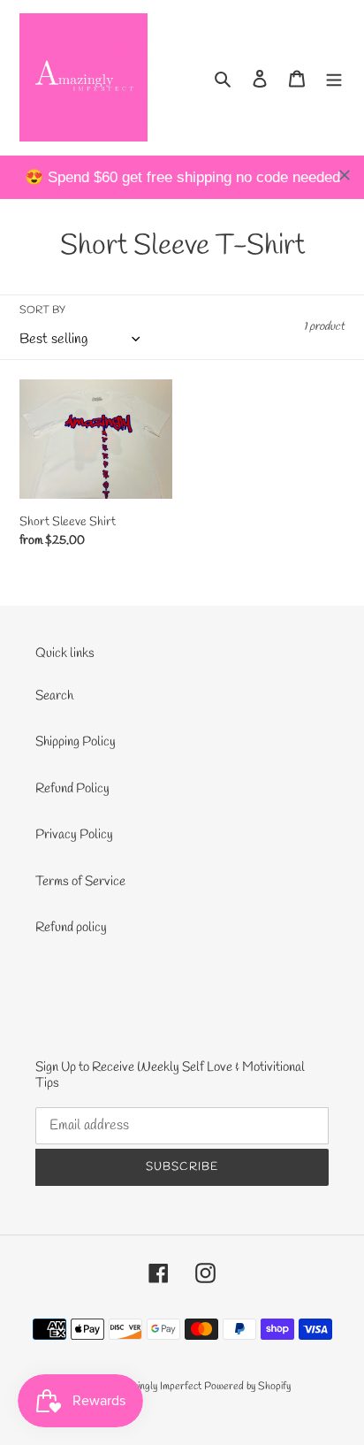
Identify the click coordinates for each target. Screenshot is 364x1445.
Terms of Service (80, 882)
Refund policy (71, 928)
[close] (344, 175)
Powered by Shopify (247, 1387)
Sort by (42, 310)
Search (54, 696)
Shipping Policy (75, 742)
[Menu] (334, 77)
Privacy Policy (74, 835)
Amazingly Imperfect (159, 1387)
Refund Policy (72, 789)
